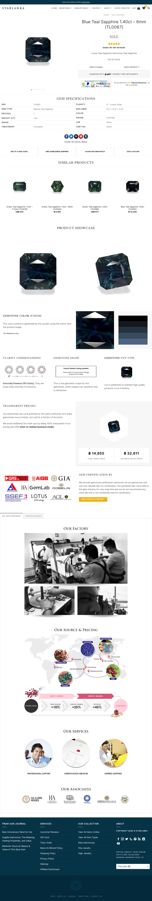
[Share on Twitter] (71, 136)
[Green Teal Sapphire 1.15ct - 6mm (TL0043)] (57, 186)
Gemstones (64, 8)
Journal (72, 896)
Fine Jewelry (84, 848)
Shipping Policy (48, 853)
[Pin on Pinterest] (81, 136)
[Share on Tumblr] (86, 136)
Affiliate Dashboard (49, 869)
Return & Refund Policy (51, 848)
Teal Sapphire (117, 15)
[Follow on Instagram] (122, 839)
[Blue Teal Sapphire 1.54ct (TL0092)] (132, 186)
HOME (54, 8)
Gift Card (44, 837)
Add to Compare (96, 67)
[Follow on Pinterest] (135, 839)
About (107, 8)
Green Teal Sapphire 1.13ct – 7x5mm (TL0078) (20, 207)
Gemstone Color (16, 315)
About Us (61, 896)
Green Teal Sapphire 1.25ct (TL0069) (94, 207)
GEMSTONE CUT (115, 358)
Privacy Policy (47, 858)
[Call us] (131, 839)
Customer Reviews (49, 832)
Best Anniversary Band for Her (17, 832)
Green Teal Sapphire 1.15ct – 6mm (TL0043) (57, 207)
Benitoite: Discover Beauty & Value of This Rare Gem (16, 848)
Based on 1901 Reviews (114, 48)
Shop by (96, 8)
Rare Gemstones (86, 842)
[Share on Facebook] (66, 136)
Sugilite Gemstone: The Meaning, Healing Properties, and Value (18, 839)
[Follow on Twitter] (126, 839)
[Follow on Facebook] (118, 839)
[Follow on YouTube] (118, 843)
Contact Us (96, 896)
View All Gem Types (88, 837)
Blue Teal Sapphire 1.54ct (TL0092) (132, 207)
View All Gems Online (88, 832)
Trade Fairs (83, 896)
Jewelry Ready (81, 8)
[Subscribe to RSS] (139, 839)
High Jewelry (84, 853)
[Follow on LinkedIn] (143, 839)
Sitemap (44, 864)
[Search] (148, 8)
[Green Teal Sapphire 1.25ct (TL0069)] (94, 186)
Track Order (46, 842)
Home (106, 15)
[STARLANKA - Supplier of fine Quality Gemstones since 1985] (13, 8)
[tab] (11, 516)
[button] (2, 49)
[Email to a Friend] (76, 136)
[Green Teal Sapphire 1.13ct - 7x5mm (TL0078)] (19, 186)
